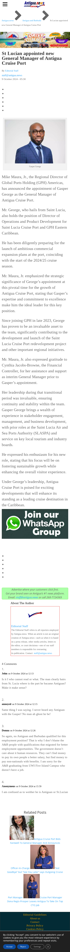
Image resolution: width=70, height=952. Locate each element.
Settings (37, 946)
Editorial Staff (11, 71)
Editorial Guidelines (35, 914)
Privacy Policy (35, 925)
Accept (9, 946)
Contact (34, 922)
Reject (23, 946)
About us (35, 918)
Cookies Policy (35, 929)
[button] (5, 4)
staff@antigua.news (12, 75)
